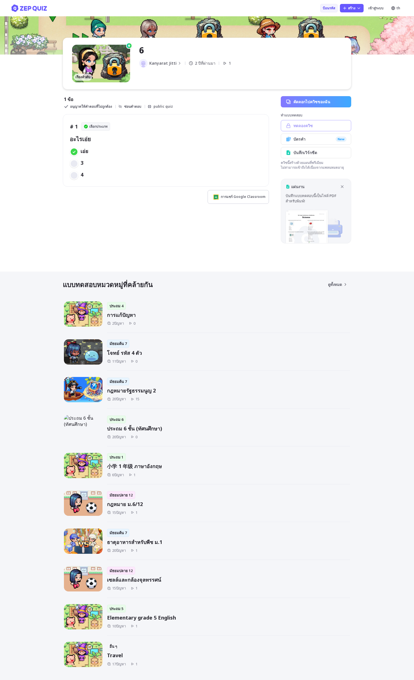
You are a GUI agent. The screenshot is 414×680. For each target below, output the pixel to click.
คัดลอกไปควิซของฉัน (311, 101)
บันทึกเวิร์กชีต (305, 152)
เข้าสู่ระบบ (376, 8)
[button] (316, 211)
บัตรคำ (318, 139)
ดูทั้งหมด (335, 284)
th (398, 8)
